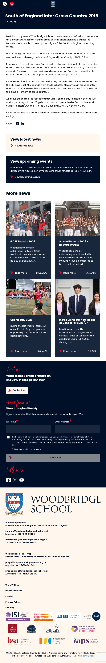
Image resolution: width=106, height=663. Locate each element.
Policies (9, 597)
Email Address (62, 422)
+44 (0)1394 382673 (24, 565)
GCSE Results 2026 (22, 242)
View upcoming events (27, 177)
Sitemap (9, 608)
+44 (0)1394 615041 (26, 543)
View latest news (23, 146)
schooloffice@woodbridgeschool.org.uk (26, 531)
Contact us (18, 390)
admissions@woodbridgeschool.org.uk (26, 540)
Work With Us (12, 585)
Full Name (11, 422)
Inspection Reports (15, 591)
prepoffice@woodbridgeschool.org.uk (25, 563)
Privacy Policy (45, 442)
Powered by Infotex (84, 656)
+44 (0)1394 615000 (25, 534)
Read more (20, 273)
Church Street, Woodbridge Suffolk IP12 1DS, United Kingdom (37, 557)
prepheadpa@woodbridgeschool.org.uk (26, 571)
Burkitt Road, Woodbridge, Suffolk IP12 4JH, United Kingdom (36, 526)
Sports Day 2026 (21, 320)
